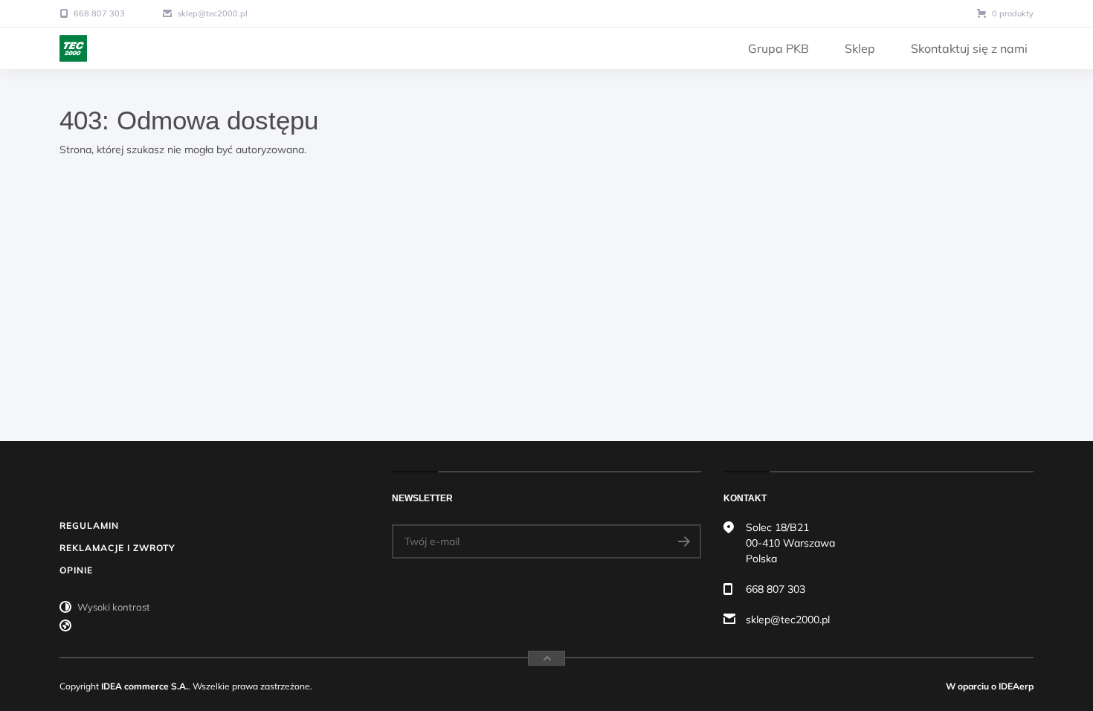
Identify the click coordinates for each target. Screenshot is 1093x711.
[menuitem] (778, 48)
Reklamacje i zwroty (117, 547)
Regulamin (89, 525)
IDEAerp (1016, 686)
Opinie (76, 570)
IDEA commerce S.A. (144, 686)
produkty (1013, 13)
